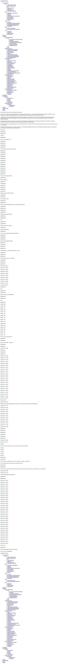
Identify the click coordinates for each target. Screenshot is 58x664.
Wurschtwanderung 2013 (11, 639)
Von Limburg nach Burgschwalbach (16, 39)
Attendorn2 (9, 567)
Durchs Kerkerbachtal (13, 44)
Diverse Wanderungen (9, 37)
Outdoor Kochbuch (8, 103)
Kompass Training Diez (11, 5)
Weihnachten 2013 (10, 88)
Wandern (4, 36)
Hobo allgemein (10, 98)
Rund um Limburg (10, 52)
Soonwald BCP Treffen (11, 4)
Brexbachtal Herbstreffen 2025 (12, 25)
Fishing (4, 107)
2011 (8, 38)
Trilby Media (9, 551)
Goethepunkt (9, 64)
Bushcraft (4, 35)
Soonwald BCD (10, 17)
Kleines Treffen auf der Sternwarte (13, 16)
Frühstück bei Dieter (11, 79)
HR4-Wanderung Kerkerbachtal (13, 70)
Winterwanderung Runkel (11, 90)
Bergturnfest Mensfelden (14, 41)
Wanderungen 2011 (8, 48)
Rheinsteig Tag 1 (10, 83)
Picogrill (8, 99)
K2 (7, 6)
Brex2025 (9, 22)
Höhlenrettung (9, 34)
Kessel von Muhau (10, 7)
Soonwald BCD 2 (10, 18)
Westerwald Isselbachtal (11, 62)
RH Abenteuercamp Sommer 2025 (13, 23)
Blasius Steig (9, 638)
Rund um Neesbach (13, 43)
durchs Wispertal (10, 51)
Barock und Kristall (10, 78)
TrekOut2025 (9, 26)
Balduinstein (9, 76)
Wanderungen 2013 (8, 74)
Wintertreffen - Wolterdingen (12, 565)
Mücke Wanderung (10, 63)
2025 (6, 21)
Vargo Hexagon (10, 102)
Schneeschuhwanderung (11, 60)
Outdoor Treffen (6, 2)
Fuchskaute (9, 94)
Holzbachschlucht (10, 92)
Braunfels (9, 77)
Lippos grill (9, 8)
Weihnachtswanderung (11, 57)
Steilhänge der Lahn (13, 45)
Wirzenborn (9, 93)
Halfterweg (12, 40)
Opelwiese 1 (9, 31)
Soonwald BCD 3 (10, 19)
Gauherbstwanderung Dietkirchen (16, 42)
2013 (6, 11)
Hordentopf (9, 104)
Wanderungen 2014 (8, 89)
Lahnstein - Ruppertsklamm (12, 50)
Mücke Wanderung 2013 (11, 80)
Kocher (6, 97)
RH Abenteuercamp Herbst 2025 (13, 24)
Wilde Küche (5, 96)
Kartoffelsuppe (12, 105)
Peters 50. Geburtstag (11, 28)
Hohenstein (9, 61)
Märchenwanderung (10, 81)
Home (4, 110)
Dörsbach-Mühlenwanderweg (12, 49)
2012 (6, 3)
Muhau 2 (8, 20)
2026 (6, 27)
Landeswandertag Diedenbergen (13, 55)
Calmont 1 (9, 68)
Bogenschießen (5, 108)
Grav (1, 551)
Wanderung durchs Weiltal (12, 82)
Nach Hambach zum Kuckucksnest (13, 72)
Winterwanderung (10, 75)
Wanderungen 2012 (8, 58)
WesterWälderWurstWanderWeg (13, 56)
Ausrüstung (5, 95)
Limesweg (9, 53)
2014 (6, 30)
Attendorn (9, 566)
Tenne (8, 59)
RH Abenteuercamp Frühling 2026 (13, 29)
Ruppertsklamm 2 (10, 66)
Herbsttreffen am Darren (11, 10)
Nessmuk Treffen (10, 33)
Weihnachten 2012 (10, 73)
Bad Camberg (9, 91)
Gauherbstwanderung (11, 67)
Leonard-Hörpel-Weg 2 (11, 71)
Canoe (4, 109)
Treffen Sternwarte (10, 9)
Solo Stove (9, 101)
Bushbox (8, 100)
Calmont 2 (9, 69)
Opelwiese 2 (9, 32)
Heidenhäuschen (10, 65)
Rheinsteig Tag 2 (10, 637)
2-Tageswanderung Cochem (12, 54)
